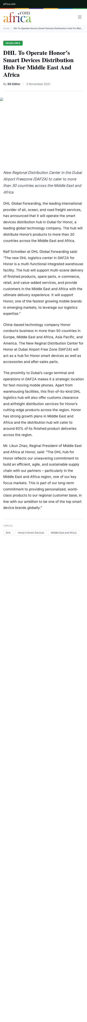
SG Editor (13, 84)
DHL (8, 532)
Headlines (13, 43)
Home (6, 28)
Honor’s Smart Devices (31, 532)
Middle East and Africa (63, 532)
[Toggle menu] (80, 17)
